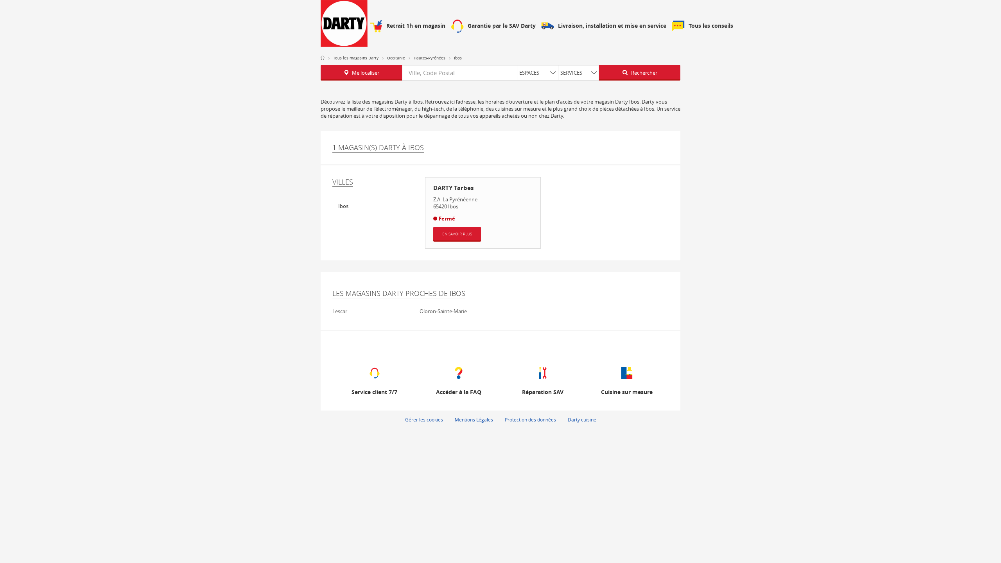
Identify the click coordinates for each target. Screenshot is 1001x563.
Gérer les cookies (424, 419)
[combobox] (500, 73)
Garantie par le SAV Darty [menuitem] (502, 26)
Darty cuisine (582, 419)
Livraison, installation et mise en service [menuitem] (612, 26)
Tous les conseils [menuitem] (711, 26)
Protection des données (530, 419)
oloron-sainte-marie (443, 311)
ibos (343, 206)
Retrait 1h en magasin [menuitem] (415, 26)
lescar (339, 311)
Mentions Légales (474, 419)
